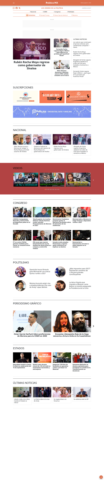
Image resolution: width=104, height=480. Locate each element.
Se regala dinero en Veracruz (60, 400)
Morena (75, 15)
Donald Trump (44, 15)
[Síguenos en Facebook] (17, 8)
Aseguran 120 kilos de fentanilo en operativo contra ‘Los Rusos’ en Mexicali (60, 367)
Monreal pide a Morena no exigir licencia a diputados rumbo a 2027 (82, 220)
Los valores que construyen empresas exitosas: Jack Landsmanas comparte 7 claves (82, 44)
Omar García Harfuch (61, 15)
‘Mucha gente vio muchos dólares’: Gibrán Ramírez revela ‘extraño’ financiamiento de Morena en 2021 (42, 222)
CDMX (45, 11)
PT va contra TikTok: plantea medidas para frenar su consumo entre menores (21, 244)
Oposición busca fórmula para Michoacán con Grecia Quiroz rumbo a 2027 (40, 271)
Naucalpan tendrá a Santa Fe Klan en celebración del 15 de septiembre (22, 366)
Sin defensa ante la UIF (81, 399)
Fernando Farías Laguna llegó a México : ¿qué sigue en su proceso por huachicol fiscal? (61, 52)
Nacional (33, 11)
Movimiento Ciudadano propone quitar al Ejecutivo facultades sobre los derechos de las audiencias (62, 222)
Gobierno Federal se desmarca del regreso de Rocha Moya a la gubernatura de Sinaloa (42, 148)
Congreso (57, 11)
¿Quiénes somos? (86, 8)
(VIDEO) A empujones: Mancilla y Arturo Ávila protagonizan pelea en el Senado (21, 221)
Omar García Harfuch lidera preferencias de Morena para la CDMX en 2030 (32, 335)
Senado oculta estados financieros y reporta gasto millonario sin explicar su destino (60, 244)
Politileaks (71, 11)
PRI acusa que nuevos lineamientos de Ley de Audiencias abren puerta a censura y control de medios (42, 245)
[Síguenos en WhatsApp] (14, 8)
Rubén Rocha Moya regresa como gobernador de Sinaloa (31, 65)
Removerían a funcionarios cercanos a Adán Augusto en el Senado (81, 244)
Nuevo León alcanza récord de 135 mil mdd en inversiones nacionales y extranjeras (41, 367)
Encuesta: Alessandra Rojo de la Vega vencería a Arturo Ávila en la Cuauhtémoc (72, 335)
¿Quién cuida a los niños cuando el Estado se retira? (22, 401)
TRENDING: (31, 15)
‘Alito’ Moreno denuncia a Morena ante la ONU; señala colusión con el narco (61, 73)
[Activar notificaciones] (101, 477)
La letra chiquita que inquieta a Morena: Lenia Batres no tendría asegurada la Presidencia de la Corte (80, 285)
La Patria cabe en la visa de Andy (41, 400)
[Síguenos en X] (19, 8)
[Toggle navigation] (13, 3)
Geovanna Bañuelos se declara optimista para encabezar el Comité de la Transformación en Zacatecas (81, 368)
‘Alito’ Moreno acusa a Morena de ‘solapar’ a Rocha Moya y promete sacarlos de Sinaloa (21, 148)
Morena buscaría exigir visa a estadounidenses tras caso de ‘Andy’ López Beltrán (40, 285)
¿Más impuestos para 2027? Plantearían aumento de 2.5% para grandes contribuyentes (79, 271)
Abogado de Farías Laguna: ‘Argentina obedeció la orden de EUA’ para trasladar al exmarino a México (82, 63)
